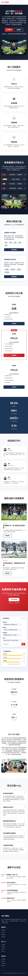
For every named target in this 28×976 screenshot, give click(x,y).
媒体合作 (3, 965)
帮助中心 (3, 951)
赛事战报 (3, 934)
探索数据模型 (14, 276)
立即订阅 (14, 387)
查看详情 (7, 535)
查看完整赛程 (14, 249)
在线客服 (3, 959)
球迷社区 (3, 936)
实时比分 (3, 932)
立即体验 (9, 29)
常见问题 (3, 946)
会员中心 (3, 949)
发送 (23, 644)
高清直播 (3, 930)
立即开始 (14, 323)
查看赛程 (19, 29)
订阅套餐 (3, 944)
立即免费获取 (14, 599)
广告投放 (3, 963)
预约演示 (3, 961)
